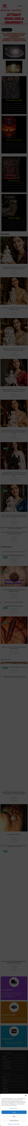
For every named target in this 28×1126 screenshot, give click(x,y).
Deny (14, 1116)
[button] (26, 1095)
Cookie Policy (10, 1124)
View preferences (14, 1120)
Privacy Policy (17, 1124)
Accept (14, 1112)
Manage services (13, 1108)
